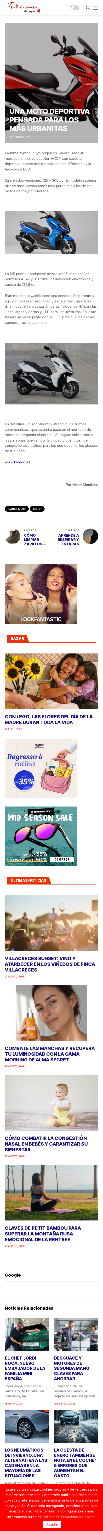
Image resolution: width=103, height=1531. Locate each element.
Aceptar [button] (52, 1524)
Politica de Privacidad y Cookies (69, 1517)
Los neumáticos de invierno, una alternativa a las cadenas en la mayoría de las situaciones (26, 1463)
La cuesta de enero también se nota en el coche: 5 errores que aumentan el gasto (75, 1463)
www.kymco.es (17, 462)
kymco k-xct (17, 508)
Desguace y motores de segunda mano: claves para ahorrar (72, 1368)
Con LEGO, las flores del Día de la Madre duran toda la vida (49, 719)
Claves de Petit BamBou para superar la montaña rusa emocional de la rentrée (43, 1233)
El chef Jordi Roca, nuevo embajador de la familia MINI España (25, 1368)
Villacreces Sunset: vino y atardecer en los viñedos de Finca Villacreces (50, 964)
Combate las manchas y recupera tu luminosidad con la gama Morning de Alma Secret (50, 1054)
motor (37, 508)
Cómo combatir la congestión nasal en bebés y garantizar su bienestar (46, 1143)
